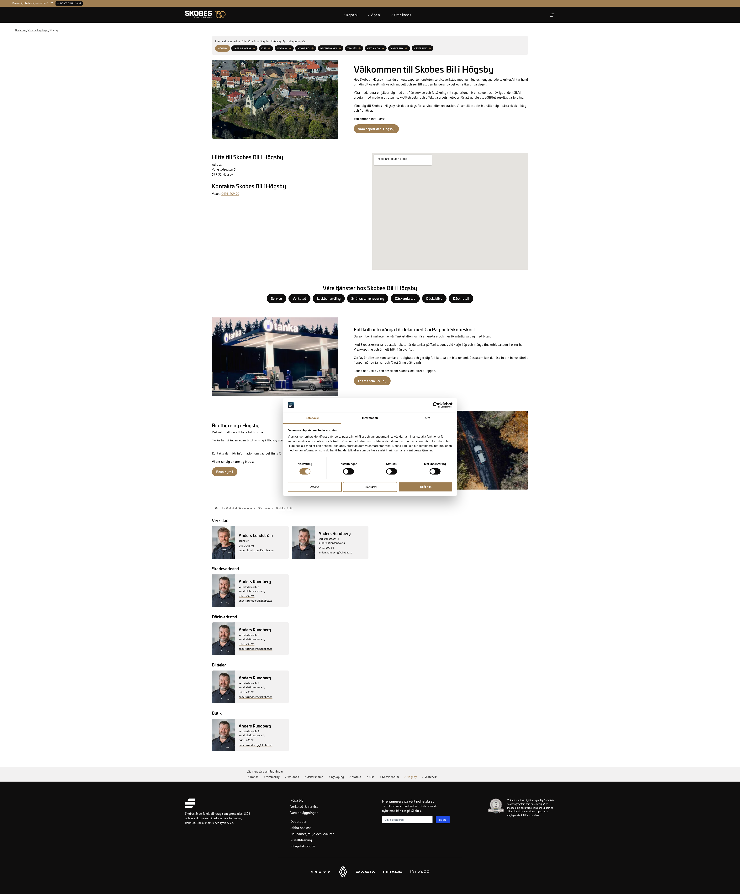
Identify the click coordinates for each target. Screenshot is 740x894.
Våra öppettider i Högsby (376, 129)
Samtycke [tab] (312, 417)
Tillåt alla (425, 487)
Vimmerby (396, 48)
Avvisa (314, 487)
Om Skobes (402, 15)
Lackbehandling (329, 298)
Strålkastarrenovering (367, 298)
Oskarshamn (328, 48)
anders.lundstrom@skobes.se (256, 550)
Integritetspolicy (302, 846)
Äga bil (376, 15)
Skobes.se (20, 30)
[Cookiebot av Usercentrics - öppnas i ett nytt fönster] (435, 405)
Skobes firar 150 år (70, 3)
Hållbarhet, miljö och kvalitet (312, 833)
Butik (290, 508)
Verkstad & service (304, 806)
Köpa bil (352, 15)
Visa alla (220, 508)
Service (276, 298)
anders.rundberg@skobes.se (335, 552)
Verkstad (299, 298)
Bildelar (280, 508)
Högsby (412, 776)
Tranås (352, 48)
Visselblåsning (301, 840)
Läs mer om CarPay (372, 381)
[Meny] (552, 15)
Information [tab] (370, 417)
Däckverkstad (405, 298)
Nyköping (304, 48)
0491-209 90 (230, 194)
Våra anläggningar (38, 30)
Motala (282, 48)
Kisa (263, 48)
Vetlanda (373, 48)
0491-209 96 (246, 545)
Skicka (442, 819)
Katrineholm (242, 48)
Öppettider (298, 821)
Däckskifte (434, 298)
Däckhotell (461, 298)
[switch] (348, 471)
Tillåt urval (370, 487)
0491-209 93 (326, 547)
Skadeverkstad (247, 508)
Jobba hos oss (300, 827)
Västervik (420, 48)
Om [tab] (427, 417)
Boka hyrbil (224, 472)
